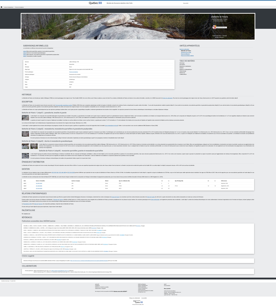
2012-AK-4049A (39, 185)
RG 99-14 (67, 249)
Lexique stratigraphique (142, 288)
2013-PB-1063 (55, 172)
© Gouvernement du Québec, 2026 (138, 304)
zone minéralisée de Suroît (111, 125)
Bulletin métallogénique (143, 285)
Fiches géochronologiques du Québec (145, 290)
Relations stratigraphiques (186, 69)
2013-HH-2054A (39, 188)
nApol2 (25, 54)
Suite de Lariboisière (184, 49)
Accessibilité (144, 298)
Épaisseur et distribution (185, 66)
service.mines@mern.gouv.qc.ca (174, 292)
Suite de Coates (151, 197)
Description (182, 64)
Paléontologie (183, 71)
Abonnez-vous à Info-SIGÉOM (120, 291)
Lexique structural (141, 289)
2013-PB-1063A (39, 183)
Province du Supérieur (73, 71)
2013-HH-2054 (70, 172)
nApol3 (25, 53)
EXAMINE (97, 285)
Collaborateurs (183, 74)
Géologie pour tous (142, 291)
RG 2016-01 (105, 244)
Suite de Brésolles (155, 199)
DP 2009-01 (106, 251)
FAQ (165, 284)
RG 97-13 (63, 246)
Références (182, 72)
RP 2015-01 (138, 225)
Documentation (167, 285)
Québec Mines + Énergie (100, 288)
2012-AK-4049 (62, 172)
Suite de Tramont (38, 204)
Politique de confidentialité (134, 298)
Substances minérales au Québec (102, 287)
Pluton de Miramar (185, 54)
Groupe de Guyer (115, 197)
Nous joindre (185, 3)
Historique (182, 63)
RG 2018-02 (94, 228)
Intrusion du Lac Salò (186, 52)
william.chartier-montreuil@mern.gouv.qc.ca (60, 270)
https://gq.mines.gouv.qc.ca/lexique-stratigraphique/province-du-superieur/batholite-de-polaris (89, 260)
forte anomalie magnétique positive (63, 105)
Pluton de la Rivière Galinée (187, 55)
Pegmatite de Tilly (27, 204)
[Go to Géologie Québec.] (1, 7)
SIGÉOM (96, 284)
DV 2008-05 (99, 230)
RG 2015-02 (74, 241)
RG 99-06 (59, 239)
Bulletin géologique (142, 284)
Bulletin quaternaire (142, 286)
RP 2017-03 (98, 232)
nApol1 (25, 56)
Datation (182, 67)
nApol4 (25, 51)
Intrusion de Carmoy (58, 199)
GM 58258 (122, 235)
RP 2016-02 (104, 237)
